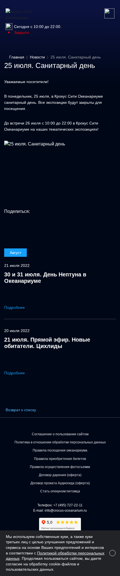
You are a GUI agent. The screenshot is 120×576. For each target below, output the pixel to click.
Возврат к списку (21, 410)
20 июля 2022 (17, 330)
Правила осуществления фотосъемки (60, 467)
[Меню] (109, 13)
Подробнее (15, 307)
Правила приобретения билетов (60, 459)
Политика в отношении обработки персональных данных (60, 442)
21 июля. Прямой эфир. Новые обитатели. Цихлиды (47, 343)
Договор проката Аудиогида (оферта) (60, 483)
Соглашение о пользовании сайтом (60, 434)
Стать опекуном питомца (60, 491)
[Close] (112, 553)
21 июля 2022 (17, 265)
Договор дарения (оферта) (60, 475)
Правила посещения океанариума (60, 450)
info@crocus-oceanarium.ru (66, 510)
